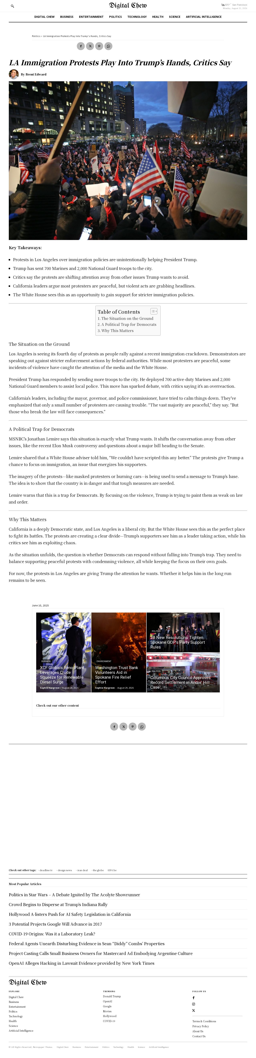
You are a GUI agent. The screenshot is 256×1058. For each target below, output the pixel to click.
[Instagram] (193, 1004)
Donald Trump (112, 996)
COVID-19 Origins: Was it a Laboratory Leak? (52, 934)
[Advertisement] (128, 807)
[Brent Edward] (15, 74)
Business (46, 661)
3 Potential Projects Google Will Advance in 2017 (55, 924)
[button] (12, 6)
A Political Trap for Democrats (128, 324)
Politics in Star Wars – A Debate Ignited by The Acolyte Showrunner (74, 894)
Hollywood (109, 1016)
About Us (197, 1031)
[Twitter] (90, 46)
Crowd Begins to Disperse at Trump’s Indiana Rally (58, 904)
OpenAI (107, 1001)
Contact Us (198, 1036)
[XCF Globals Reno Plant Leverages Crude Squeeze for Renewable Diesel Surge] (63, 652)
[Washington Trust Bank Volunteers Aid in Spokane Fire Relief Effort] (118, 652)
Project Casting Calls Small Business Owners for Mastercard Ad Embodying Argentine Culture (101, 953)
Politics (36, 36)
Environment (104, 661)
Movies (107, 1011)
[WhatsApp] (108, 46)
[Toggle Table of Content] (151, 311)
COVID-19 (109, 1021)
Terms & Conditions (204, 1021)
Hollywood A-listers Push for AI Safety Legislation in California (70, 914)
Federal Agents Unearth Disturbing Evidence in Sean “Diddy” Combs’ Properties (87, 943)
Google (107, 1006)
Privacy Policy (200, 1026)
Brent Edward (36, 74)
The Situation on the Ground (127, 318)
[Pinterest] (99, 46)
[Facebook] (81, 46)
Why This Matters (117, 330)
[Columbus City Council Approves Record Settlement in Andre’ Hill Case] (183, 672)
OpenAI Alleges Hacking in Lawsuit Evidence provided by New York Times (81, 963)
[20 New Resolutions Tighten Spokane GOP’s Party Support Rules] (183, 632)
